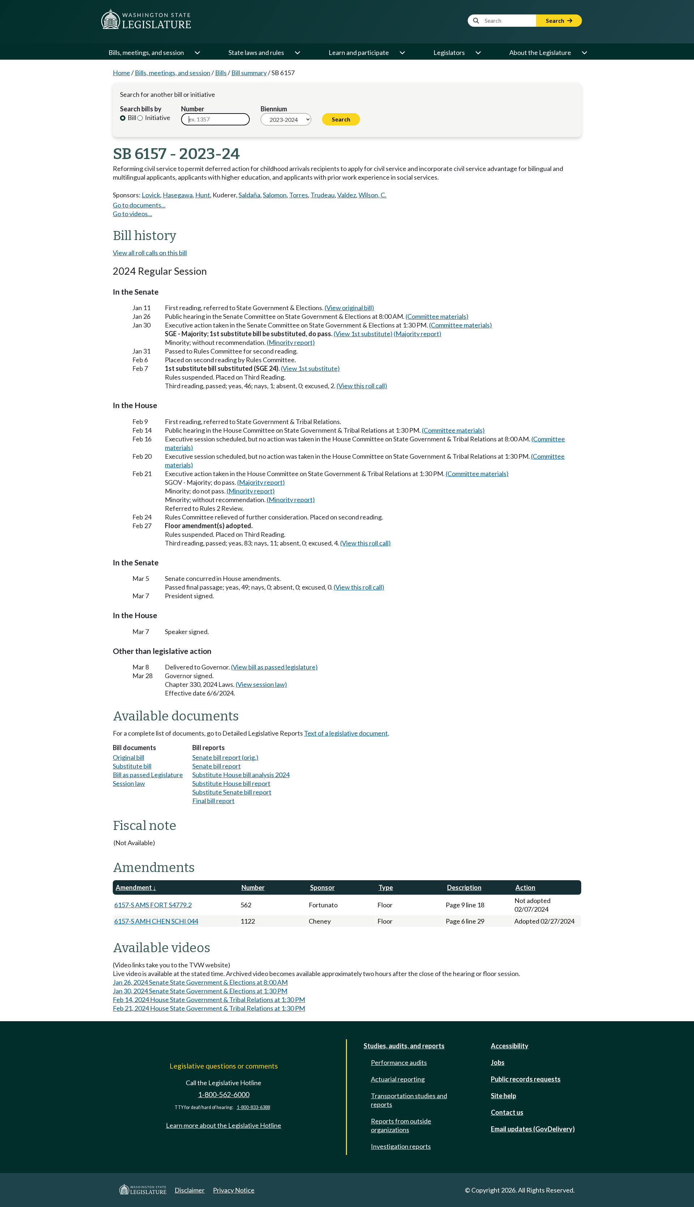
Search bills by (141, 109)
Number (192, 109)
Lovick (151, 195)
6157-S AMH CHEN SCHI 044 (156, 921)
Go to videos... (132, 214)
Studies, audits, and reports (404, 1046)
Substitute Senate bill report (231, 792)
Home (121, 73)
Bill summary (249, 73)
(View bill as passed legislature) (274, 667)
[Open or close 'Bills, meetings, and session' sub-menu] (197, 52)
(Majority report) (417, 334)
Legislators (449, 52)
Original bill (128, 757)
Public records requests (526, 1079)
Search (555, 20)
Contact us (507, 1112)
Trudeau (322, 195)
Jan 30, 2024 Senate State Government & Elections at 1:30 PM (200, 991)
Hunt (202, 195)
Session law (129, 783)
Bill (131, 117)
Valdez (346, 195)
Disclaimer (190, 1190)
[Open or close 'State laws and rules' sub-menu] (297, 52)
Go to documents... (139, 205)
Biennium (274, 109)
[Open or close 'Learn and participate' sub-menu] (402, 52)
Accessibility (509, 1046)
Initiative (157, 117)
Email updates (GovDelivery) (533, 1129)
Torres (298, 195)
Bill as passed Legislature (148, 775)
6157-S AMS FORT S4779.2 (153, 905)
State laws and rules (256, 52)
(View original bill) (349, 308)
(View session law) (261, 684)
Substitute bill (132, 766)
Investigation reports (401, 1146)
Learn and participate (359, 52)
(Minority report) (291, 342)
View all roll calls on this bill (150, 253)
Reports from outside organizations (401, 1125)
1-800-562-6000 (223, 1094)
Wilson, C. (372, 195)
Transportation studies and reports (409, 1100)
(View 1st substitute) (363, 334)
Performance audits (399, 1062)
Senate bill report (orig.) (225, 757)
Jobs (498, 1062)
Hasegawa (178, 195)
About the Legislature (540, 52)
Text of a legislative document (346, 733)
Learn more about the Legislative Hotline (223, 1125)
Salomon (275, 195)
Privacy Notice (233, 1190)
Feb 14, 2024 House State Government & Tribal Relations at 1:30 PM (209, 999)
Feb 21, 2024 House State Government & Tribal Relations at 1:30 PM (209, 1008)
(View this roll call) (362, 386)
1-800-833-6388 (253, 1107)
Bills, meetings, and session (146, 52)
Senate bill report (216, 766)
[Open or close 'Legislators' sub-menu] (478, 52)
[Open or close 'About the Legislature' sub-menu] (584, 52)
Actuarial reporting (398, 1079)
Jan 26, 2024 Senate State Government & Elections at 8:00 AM (200, 982)
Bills (221, 73)
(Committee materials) (437, 316)
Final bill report (213, 801)
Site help (503, 1096)
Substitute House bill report (231, 783)
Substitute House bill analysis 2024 (241, 775)
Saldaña (249, 195)
